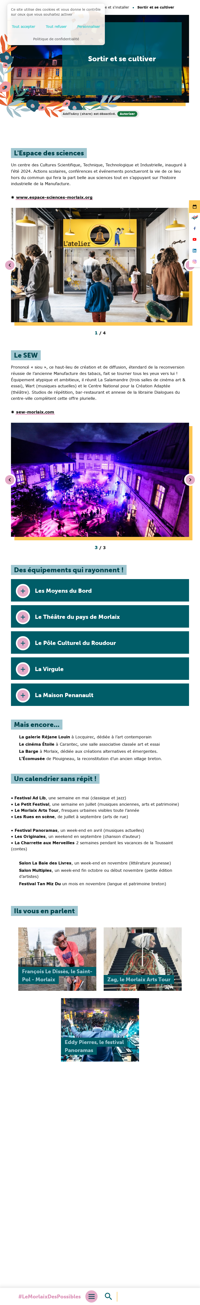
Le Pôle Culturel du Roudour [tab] (75, 642)
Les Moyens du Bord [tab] (63, 590)
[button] (100, 265)
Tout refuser (56, 26)
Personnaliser (88, 26)
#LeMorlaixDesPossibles (49, 1296)
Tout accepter (23, 26)
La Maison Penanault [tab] (64, 695)
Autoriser (127, 114)
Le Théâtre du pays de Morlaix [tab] (77, 616)
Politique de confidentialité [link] (56, 39)
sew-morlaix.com (35, 412)
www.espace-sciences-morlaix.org (54, 197)
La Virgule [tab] (49, 669)
